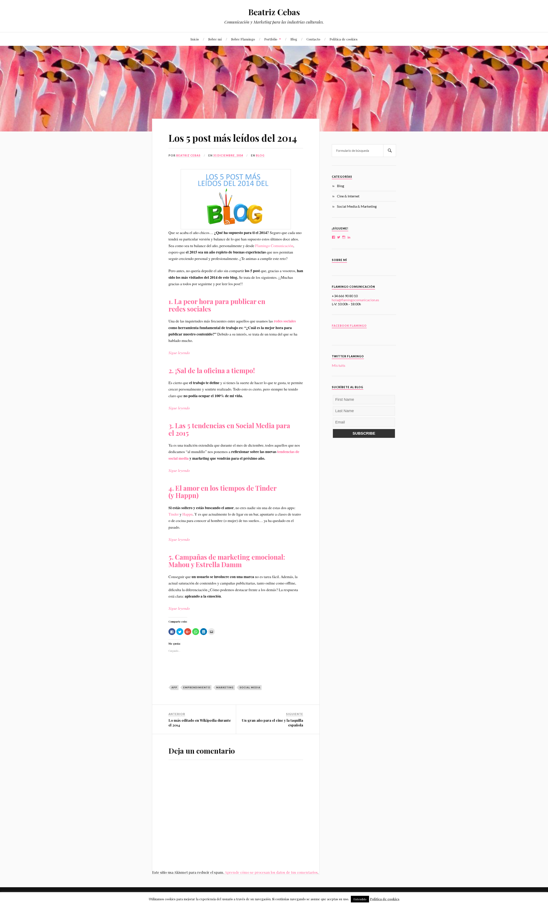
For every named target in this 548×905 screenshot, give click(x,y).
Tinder (173, 514)
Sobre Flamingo (243, 39)
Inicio (195, 39)
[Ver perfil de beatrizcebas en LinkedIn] (349, 237)
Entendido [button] (359, 899)
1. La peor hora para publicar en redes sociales (216, 305)
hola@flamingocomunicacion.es (355, 300)
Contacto (313, 39)
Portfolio (270, 39)
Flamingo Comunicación (274, 245)
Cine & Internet (348, 196)
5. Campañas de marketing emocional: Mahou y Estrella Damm (226, 560)
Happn (187, 514)
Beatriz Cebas (274, 11)
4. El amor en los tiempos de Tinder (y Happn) (222, 491)
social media (250, 687)
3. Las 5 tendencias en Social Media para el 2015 (229, 429)
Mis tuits (338, 365)
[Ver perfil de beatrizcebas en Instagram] (343, 237)
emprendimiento (196, 687)
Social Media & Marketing (357, 206)
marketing (225, 687)
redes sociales (285, 321)
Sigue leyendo (179, 352)
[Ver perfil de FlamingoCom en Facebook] (333, 237)
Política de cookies (343, 39)
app (174, 687)
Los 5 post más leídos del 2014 (232, 137)
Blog (293, 39)
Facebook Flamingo (349, 325)
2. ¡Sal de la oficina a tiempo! (211, 370)
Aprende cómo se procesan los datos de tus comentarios (271, 872)
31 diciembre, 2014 (228, 155)
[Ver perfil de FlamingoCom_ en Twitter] (338, 237)
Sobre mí (215, 39)
